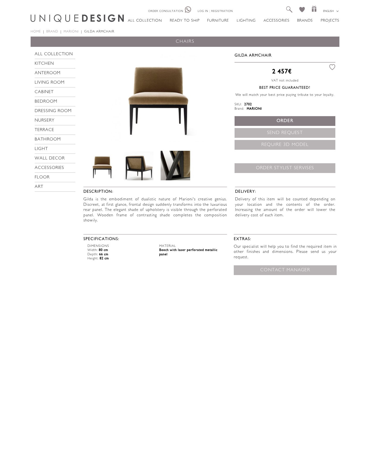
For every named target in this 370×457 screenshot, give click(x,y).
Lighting (246, 20)
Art (39, 187)
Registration (222, 11)
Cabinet (44, 92)
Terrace (44, 130)
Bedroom (46, 102)
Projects (330, 20)
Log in (203, 11)
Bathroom (48, 140)
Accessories (277, 20)
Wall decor (50, 158)
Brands (305, 20)
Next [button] (219, 95)
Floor (42, 177)
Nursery (44, 121)
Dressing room (53, 111)
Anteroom (48, 73)
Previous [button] (95, 95)
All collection (145, 20)
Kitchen (44, 64)
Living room (50, 83)
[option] (157, 96)
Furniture (218, 20)
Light (41, 149)
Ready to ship (185, 20)
